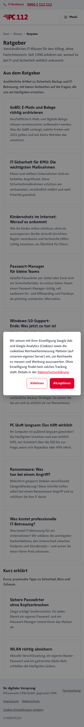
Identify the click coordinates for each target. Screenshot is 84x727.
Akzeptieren (62, 383)
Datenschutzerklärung (53, 372)
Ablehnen (37, 383)
